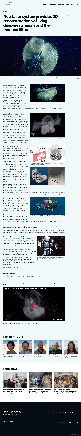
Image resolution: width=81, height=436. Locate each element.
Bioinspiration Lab (7, 163)
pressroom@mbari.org (48, 323)
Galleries (76, 2)
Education (61, 4)
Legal (76, 422)
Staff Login (69, 422)
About (72, 4)
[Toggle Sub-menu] (64, 4)
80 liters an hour (7, 153)
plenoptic (19, 238)
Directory (70, 2)
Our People (53, 4)
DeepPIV (19, 166)
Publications (61, 2)
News (67, 4)
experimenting (6, 238)
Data (66, 2)
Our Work (44, 4)
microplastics (12, 142)
